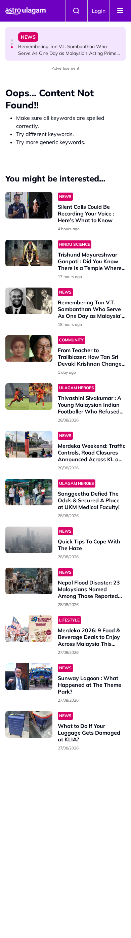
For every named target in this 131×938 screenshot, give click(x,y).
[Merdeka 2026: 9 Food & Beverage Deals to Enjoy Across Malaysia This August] (28, 628)
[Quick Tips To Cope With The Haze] (28, 540)
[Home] (25, 11)
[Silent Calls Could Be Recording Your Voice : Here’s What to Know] (28, 205)
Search (76, 11)
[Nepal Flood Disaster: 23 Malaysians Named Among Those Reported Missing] (28, 581)
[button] (12, 40)
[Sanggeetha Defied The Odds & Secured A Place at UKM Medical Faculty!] (28, 492)
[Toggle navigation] (120, 11)
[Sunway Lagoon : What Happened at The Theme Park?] (28, 676)
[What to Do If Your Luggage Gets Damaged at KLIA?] (28, 724)
